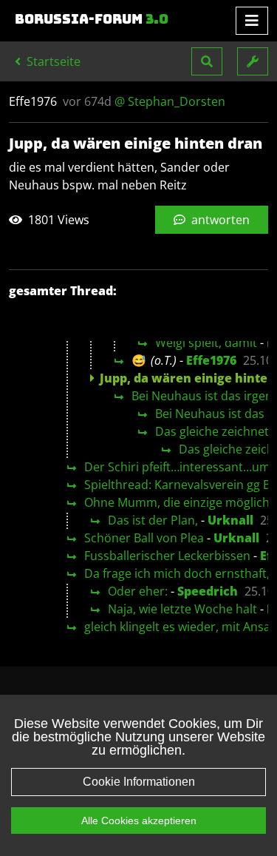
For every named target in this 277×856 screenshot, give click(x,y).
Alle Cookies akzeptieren (138, 820)
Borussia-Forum (91, 19)
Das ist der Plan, (153, 520)
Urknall (230, 520)
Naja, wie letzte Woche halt (182, 609)
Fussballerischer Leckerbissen (167, 555)
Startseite (52, 61)
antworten (219, 220)
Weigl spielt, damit (206, 342)
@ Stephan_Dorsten (169, 101)
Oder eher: (138, 591)
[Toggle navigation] (252, 21)
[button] (206, 61)
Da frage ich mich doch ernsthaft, (177, 573)
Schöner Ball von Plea (144, 538)
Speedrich (207, 591)
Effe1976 (211, 360)
